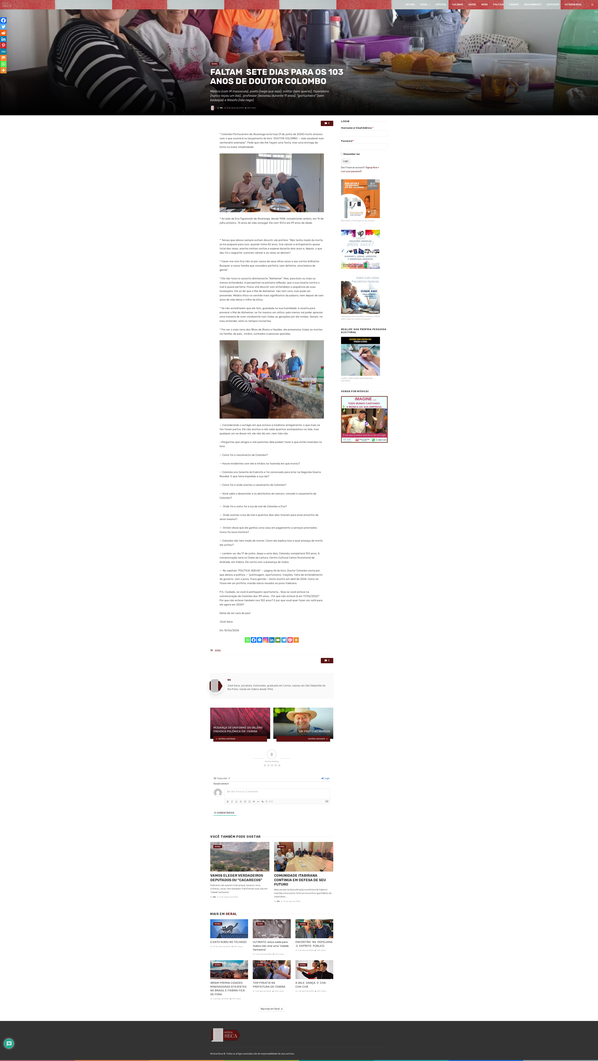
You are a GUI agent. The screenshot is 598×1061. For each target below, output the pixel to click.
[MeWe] (3, 51)
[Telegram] (284, 640)
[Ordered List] (245, 801)
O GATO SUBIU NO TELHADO (228, 942)
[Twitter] (3, 27)
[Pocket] (290, 640)
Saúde (472, 4)
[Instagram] (265, 640)
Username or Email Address (357, 128)
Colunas (457, 4)
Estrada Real (573, 4)
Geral (424, 4)
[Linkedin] (272, 640)
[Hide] (1, 76)
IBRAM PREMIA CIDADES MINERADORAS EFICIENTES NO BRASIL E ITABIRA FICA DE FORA (228, 988)
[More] (296, 640)
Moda (484, 4)
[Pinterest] (3, 45)
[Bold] (227, 801)
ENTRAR (410, 4)
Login (327, 778)
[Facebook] (253, 640)
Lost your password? (351, 171)
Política (498, 4)
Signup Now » (372, 167)
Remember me (352, 154)
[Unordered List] (249, 801)
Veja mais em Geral (270, 1009)
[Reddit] (3, 33)
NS (221, 108)
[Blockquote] (254, 801)
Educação (553, 4)
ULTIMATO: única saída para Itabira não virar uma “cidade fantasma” (271, 945)
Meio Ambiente (532, 4)
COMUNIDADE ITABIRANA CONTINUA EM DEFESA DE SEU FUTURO (300, 880)
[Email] (278, 640)
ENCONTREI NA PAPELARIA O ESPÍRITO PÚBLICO (313, 943)
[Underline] (236, 801)
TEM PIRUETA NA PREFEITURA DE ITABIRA (270, 984)
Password (347, 141)
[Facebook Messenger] (259, 640)
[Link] (262, 801)
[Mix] (3, 58)
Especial (441, 4)
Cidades (514, 4)
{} (267, 801)
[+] (271, 801)
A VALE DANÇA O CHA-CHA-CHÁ (311, 984)
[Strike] (241, 801)
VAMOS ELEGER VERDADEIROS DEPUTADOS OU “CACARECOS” (236, 878)
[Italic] (232, 801)
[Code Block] (258, 801)
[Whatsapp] (247, 640)
